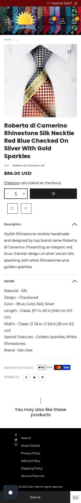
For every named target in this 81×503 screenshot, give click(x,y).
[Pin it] (42, 377)
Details (9, 281)
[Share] (26, 377)
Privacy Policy (30, 453)
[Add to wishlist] (26, 208)
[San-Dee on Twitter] (16, 439)
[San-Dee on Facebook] (16, 435)
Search (26, 438)
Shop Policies (30, 445)
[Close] (75, 497)
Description (12, 224)
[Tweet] (34, 377)
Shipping (11, 183)
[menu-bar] (9, 20)
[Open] (10, 492)
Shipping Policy (32, 468)
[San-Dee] (30, 21)
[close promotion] (75, 3)
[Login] (62, 20)
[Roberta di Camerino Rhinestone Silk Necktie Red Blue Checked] (40, 80)
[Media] (69, 51)
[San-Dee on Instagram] (16, 444)
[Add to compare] (12, 208)
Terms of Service (32, 476)
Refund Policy (30, 460)
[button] (7, 79)
